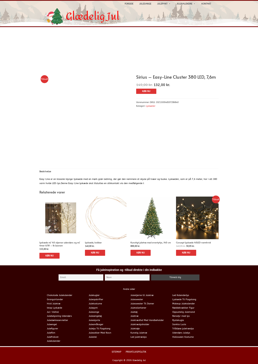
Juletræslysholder (139, 324)
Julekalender (53, 341)
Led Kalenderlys (180, 295)
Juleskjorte (94, 320)
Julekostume (95, 303)
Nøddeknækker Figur (183, 307)
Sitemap (116, 351)
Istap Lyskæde (54, 307)
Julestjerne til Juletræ (142, 295)
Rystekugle (178, 320)
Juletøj (134, 312)
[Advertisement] (129, 52)
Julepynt (162, 3)
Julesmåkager (96, 324)
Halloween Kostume (183, 337)
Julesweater (136, 299)
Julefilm (51, 332)
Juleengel (52, 324)
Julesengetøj (95, 316)
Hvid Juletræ (53, 303)
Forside (129, 3)
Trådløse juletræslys (183, 328)
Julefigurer (52, 328)
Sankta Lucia (179, 324)
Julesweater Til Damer (142, 303)
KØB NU (146, 91)
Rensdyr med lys (181, 316)
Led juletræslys (138, 337)
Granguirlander (55, 299)
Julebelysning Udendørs (59, 316)
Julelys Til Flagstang (99, 328)
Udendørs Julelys (181, 332)
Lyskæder (150, 106)
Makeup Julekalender (183, 303)
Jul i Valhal (53, 312)
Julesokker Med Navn (100, 332)
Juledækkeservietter (57, 320)
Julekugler (94, 295)
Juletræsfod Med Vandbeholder (147, 320)
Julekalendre (184, 3)
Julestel (93, 337)
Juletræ (134, 316)
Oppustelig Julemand (183, 312)
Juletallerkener (138, 307)
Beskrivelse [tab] (45, 171)
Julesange (145, 3)
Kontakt (206, 3)
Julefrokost (53, 337)
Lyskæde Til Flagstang (184, 299)
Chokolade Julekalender (59, 295)
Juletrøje (135, 328)
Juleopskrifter (96, 299)
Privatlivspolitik (136, 351)
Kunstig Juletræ (138, 332)
